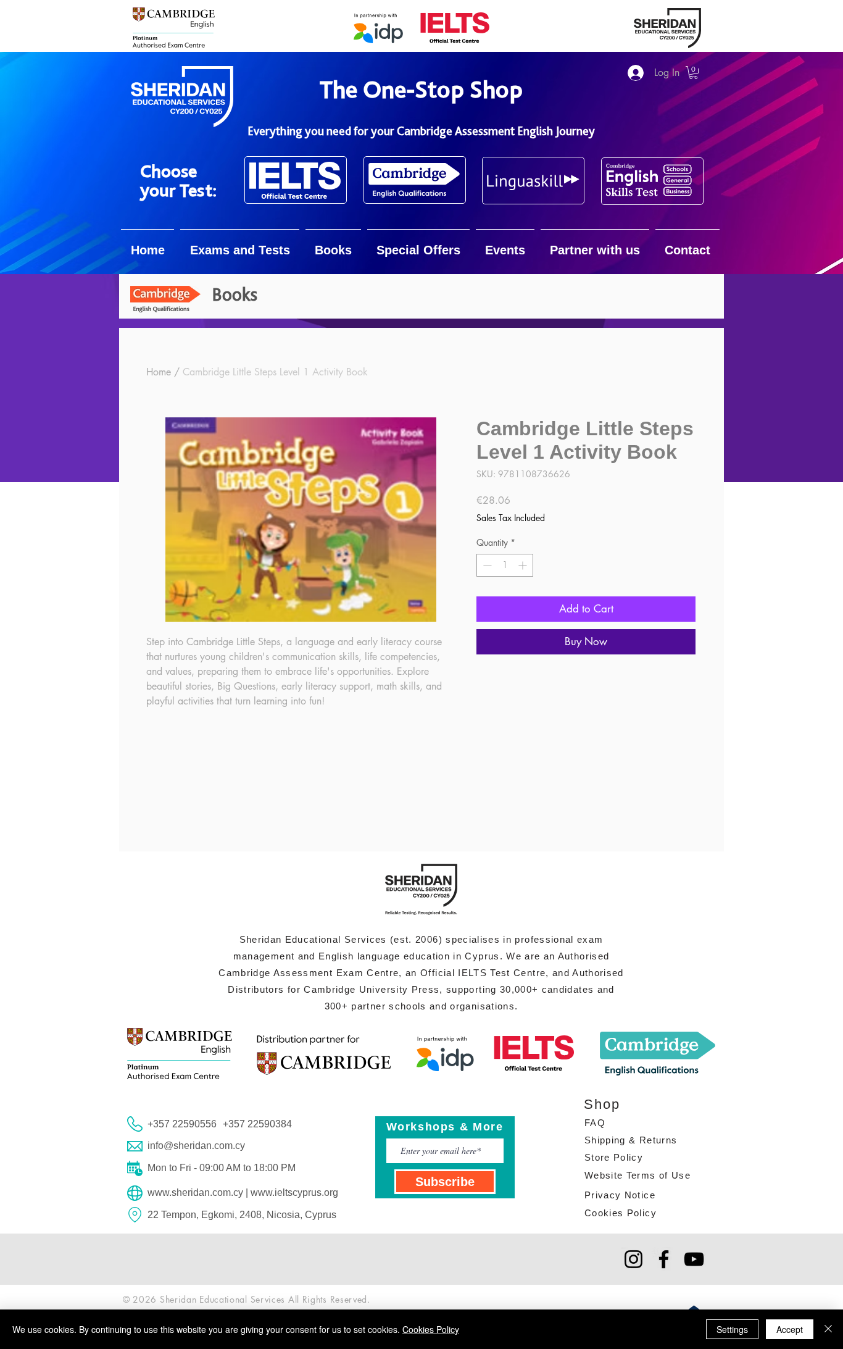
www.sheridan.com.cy (195, 1192)
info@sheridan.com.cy (196, 1145)
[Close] (828, 1329)
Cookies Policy (430, 1329)
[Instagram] (633, 1259)
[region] (295, 180)
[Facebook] (664, 1259)
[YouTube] (694, 1259)
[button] (693, 72)
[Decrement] (486, 565)
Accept (789, 1329)
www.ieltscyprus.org (294, 1192)
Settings (732, 1329)
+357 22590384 (257, 1124)
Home (158, 371)
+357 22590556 (182, 1124)
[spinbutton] (505, 565)
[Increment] (523, 565)
